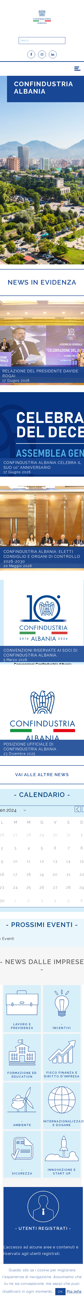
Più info (74, 1291)
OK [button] (60, 1291)
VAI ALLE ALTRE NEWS (42, 774)
